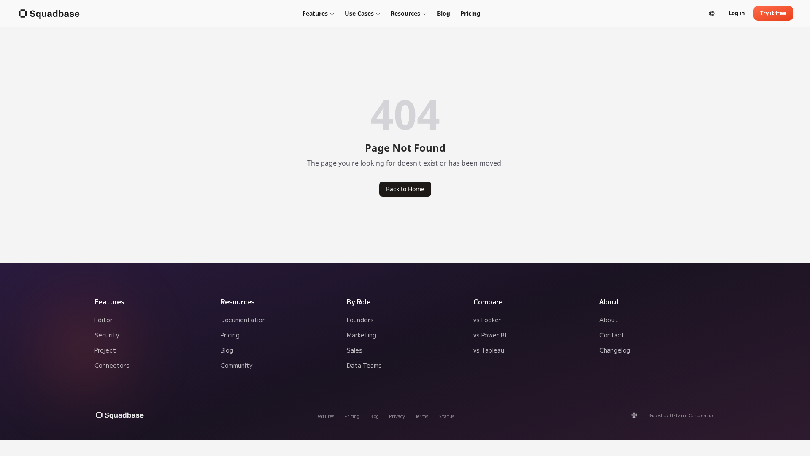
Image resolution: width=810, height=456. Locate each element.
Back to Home (405, 189)
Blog (443, 13)
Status (446, 416)
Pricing (470, 13)
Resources (405, 13)
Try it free (773, 13)
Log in (737, 13)
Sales (354, 350)
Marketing (361, 335)
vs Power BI (489, 335)
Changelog (614, 350)
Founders (360, 319)
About (608, 319)
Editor (103, 319)
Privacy (397, 416)
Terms (421, 416)
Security (106, 335)
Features (315, 13)
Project (105, 350)
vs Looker (487, 319)
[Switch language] (711, 13)
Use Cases (359, 13)
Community (236, 365)
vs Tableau (488, 350)
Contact (611, 335)
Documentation (243, 319)
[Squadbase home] (48, 13)
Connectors (112, 365)
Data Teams (364, 365)
